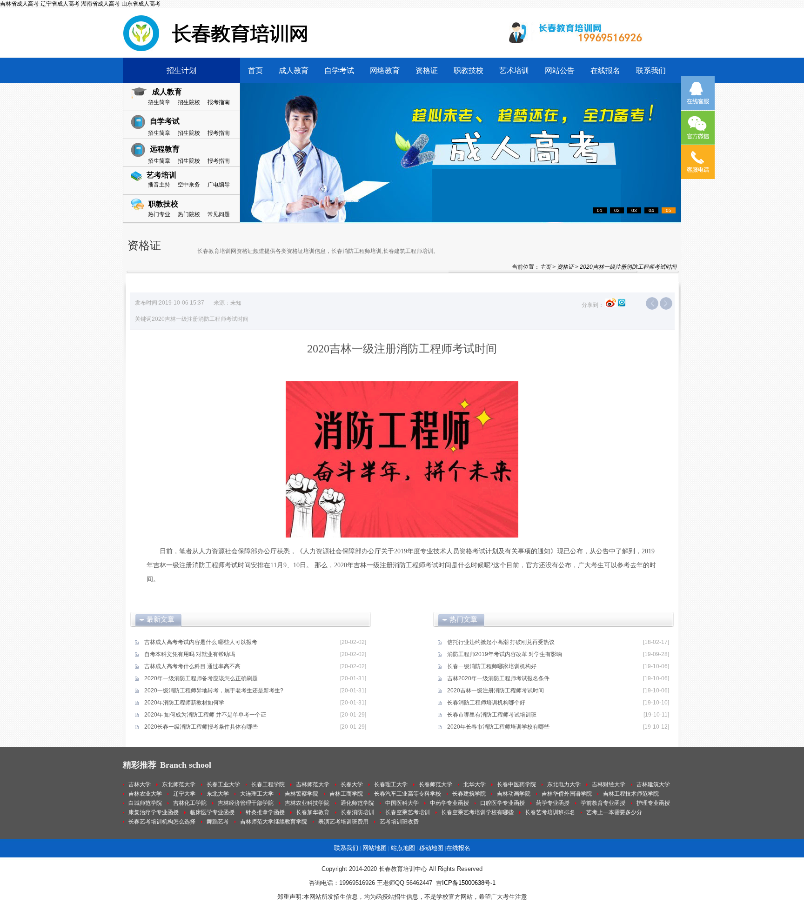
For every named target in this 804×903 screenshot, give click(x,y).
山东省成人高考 (141, 3)
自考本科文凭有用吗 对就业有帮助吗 (189, 654)
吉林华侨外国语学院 (567, 793)
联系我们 (651, 70)
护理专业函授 (653, 803)
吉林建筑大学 (653, 784)
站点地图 (403, 847)
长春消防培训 (357, 812)
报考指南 (219, 102)
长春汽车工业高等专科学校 (407, 793)
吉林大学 (139, 784)
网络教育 (385, 70)
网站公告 (560, 70)
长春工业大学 (223, 784)
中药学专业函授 (449, 803)
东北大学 (218, 793)
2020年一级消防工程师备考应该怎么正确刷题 (201, 678)
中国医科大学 (402, 803)
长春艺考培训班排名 (550, 812)
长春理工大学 (391, 784)
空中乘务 (189, 184)
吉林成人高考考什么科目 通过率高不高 (192, 666)
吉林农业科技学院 (307, 803)
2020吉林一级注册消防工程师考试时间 (495, 690)
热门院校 (189, 214)
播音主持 (159, 184)
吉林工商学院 (346, 793)
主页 (545, 267)
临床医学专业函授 (212, 812)
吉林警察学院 (301, 793)
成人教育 (293, 70)
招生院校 (189, 102)
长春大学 (352, 784)
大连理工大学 (257, 793)
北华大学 (474, 784)
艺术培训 (514, 70)
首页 (255, 70)
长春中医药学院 (516, 784)
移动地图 (431, 847)
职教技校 (468, 70)
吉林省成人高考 (19, 3)
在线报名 (605, 70)
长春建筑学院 (469, 793)
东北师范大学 (178, 784)
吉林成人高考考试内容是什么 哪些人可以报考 (200, 642)
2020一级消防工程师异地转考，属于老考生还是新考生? (213, 690)
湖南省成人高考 (100, 3)
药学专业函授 (553, 803)
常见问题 (219, 214)
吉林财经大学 (608, 784)
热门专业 (159, 214)
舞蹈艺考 (218, 821)
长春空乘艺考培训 (407, 812)
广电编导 (219, 184)
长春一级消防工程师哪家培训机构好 (491, 666)
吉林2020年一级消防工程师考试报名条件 (498, 678)
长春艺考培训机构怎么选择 (161, 821)
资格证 (426, 70)
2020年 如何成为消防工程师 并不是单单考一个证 (205, 714)
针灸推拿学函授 (265, 812)
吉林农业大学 (145, 793)
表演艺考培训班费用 (343, 821)
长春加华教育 (312, 812)
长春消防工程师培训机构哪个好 (486, 702)
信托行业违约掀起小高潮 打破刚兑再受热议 (501, 642)
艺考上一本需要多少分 (614, 812)
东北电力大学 (564, 784)
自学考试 (339, 70)
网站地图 (374, 847)
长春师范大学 (435, 784)
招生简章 (159, 102)
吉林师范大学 (312, 784)
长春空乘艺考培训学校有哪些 (477, 812)
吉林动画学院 (513, 793)
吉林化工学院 (190, 803)
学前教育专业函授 (603, 803)
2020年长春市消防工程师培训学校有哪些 (498, 727)
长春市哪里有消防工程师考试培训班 (491, 714)
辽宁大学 (184, 793)
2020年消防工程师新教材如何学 (184, 702)
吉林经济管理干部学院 (246, 803)
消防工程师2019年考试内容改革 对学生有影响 (504, 654)
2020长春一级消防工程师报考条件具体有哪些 (201, 727)
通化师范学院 (357, 803)
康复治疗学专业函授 (153, 812)
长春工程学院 (268, 784)
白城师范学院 (145, 803)
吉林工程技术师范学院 (631, 793)
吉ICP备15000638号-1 (466, 882)
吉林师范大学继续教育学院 (273, 821)
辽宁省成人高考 (60, 3)
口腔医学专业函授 (502, 803)
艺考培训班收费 (399, 821)
